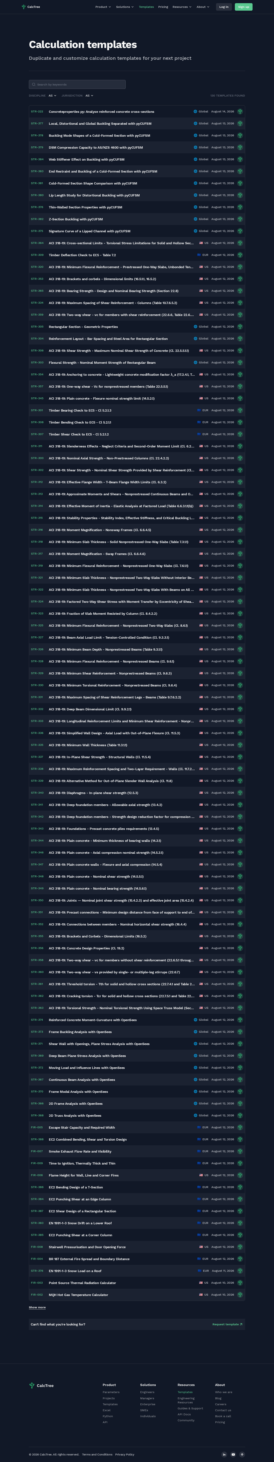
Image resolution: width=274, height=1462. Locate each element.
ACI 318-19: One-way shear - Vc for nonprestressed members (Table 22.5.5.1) (108, 386)
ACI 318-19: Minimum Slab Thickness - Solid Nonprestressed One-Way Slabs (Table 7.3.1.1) (118, 542)
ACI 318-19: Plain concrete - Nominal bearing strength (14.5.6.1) (98, 888)
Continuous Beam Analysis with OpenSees (82, 1080)
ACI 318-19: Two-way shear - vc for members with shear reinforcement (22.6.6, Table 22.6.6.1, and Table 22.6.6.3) (122, 315)
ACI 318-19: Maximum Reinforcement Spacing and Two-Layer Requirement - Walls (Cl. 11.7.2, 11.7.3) (122, 769)
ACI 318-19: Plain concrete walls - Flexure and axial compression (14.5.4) (105, 864)
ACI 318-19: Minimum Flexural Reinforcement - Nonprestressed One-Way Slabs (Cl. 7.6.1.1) (118, 566)
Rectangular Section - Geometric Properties (83, 327)
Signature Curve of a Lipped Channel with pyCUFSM (89, 231)
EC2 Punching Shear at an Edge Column (80, 1199)
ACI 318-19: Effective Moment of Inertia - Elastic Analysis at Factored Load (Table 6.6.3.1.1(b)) (121, 506)
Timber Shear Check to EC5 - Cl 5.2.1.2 (79, 434)
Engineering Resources (186, 1400)
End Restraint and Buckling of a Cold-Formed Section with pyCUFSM (103, 171)
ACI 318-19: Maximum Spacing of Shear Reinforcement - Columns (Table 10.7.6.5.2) (113, 303)
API (105, 1422)
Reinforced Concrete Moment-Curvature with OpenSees (93, 1020)
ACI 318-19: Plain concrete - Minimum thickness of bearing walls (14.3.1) (105, 841)
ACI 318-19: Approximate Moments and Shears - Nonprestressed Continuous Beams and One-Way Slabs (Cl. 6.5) (122, 494)
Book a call (223, 1416)
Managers (147, 1398)
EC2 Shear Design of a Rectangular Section (82, 1211)
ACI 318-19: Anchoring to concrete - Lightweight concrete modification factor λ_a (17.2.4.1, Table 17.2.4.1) (122, 374)
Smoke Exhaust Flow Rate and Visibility (80, 1151)
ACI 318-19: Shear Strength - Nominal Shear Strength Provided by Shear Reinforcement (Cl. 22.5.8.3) (122, 470)
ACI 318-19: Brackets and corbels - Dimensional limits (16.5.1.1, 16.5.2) (102, 279)
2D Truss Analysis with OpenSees (75, 1115)
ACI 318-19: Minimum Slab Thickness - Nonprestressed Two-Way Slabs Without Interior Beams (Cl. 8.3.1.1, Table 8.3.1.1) (122, 578)
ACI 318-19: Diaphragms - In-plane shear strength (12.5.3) (93, 793)
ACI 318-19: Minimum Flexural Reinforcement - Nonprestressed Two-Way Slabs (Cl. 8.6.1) (118, 625)
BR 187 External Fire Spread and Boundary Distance (89, 1259)
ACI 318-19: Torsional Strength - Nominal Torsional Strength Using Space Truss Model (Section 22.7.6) (122, 1008)
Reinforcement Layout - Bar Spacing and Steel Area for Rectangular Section (108, 339)
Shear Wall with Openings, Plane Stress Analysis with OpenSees (99, 1044)
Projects (109, 1398)
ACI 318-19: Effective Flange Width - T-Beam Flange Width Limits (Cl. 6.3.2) (107, 482)
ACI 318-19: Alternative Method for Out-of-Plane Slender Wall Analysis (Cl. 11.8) (110, 781)
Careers (220, 1404)
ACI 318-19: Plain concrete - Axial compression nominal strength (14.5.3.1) (106, 853)
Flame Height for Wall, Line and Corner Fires (84, 1175)
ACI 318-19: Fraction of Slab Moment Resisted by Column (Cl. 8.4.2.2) (103, 614)
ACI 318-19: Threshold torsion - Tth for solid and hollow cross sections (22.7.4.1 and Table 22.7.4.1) (122, 984)
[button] (53, 95)
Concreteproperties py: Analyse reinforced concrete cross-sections (101, 112)
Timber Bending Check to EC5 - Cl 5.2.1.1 (80, 422)
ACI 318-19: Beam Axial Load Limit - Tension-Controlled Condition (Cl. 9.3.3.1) (109, 637)
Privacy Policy (124, 1454)
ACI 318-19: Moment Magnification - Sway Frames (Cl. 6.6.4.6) (97, 554)
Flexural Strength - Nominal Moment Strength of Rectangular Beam (102, 363)
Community (186, 1420)
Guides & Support (190, 1408)
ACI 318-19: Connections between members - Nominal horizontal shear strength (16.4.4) (117, 924)
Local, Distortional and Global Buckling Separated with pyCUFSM (100, 123)
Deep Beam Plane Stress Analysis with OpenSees (87, 1056)
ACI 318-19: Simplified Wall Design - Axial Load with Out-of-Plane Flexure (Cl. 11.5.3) (114, 733)
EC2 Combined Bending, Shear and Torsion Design (88, 1139)
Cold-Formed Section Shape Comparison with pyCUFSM (93, 183)
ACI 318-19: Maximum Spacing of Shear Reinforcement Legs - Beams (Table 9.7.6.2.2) (115, 697)
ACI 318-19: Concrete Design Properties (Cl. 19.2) (86, 948)
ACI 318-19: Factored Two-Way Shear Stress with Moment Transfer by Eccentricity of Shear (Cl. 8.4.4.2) (122, 602)
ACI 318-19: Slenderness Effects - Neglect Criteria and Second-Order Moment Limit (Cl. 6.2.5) (122, 446)
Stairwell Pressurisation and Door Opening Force (87, 1247)
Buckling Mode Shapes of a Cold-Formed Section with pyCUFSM (99, 135)
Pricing (163, 7)
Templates (146, 7)
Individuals (148, 1416)
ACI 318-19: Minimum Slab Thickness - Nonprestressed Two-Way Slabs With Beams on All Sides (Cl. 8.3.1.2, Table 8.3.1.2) (122, 590)
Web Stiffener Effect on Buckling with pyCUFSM (87, 159)
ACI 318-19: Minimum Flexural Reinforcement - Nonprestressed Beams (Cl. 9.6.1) (111, 661)
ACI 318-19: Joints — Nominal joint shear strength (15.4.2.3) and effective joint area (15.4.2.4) (121, 900)
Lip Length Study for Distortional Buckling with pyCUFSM (94, 195)
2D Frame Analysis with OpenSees (76, 1104)
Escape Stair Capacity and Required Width (82, 1127)
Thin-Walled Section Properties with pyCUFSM (85, 207)
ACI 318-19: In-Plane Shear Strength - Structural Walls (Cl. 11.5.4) (100, 757)
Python (108, 1416)
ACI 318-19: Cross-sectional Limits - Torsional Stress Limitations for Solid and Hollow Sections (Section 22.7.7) (122, 243)
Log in (224, 7)
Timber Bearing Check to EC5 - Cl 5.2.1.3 (80, 410)
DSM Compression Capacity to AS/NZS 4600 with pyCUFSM (96, 147)
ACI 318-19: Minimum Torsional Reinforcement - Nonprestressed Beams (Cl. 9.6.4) (113, 685)
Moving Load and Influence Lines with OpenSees (87, 1068)
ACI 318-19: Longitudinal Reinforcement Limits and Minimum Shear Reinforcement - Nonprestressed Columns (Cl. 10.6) (122, 721)
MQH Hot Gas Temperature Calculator (78, 1295)
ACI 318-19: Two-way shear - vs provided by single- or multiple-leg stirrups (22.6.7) (114, 972)
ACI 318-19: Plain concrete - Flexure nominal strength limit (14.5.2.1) (102, 398)
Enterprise (147, 1404)
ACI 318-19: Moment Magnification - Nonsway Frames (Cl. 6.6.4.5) (100, 530)
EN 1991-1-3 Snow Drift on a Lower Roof (80, 1223)
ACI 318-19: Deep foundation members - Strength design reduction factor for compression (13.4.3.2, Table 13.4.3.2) (122, 817)
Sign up (243, 7)
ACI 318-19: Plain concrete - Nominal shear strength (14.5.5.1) (96, 876)
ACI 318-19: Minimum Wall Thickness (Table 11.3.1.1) (88, 745)
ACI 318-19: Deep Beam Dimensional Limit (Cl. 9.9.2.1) (90, 709)
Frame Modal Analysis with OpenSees (78, 1092)
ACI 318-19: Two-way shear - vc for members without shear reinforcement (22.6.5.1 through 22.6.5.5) (122, 960)
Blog (218, 1398)
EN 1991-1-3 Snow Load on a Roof (75, 1271)
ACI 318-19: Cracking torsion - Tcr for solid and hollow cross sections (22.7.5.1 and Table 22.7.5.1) (122, 996)
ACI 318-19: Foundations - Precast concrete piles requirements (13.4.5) (104, 829)
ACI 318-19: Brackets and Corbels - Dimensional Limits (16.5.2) (97, 936)
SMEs (144, 1410)
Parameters (111, 1392)
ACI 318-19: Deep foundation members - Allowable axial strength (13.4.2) (105, 805)
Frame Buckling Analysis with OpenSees (80, 1032)
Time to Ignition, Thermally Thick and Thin (82, 1163)
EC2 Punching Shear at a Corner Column (80, 1235)
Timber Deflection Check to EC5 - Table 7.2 (82, 255)
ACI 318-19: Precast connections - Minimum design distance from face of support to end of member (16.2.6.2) (122, 912)
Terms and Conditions (97, 1454)
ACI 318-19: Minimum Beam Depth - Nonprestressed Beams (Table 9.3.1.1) (106, 649)
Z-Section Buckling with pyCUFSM (76, 219)
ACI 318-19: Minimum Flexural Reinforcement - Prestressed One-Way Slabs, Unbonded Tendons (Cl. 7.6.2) (122, 267)
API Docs (184, 1414)
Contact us (223, 1410)
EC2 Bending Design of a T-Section (76, 1187)
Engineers (147, 1392)
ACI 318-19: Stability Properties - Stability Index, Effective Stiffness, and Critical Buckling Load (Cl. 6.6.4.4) (122, 518)
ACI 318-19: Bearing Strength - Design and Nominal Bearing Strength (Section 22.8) (114, 291)
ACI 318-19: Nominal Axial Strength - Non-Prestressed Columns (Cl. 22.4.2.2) (109, 458)
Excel (107, 1410)
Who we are (223, 1392)
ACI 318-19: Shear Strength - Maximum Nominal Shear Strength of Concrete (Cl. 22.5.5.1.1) (119, 351)
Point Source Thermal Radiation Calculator (82, 1283)
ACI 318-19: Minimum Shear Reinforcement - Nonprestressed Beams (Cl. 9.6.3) (110, 673)
